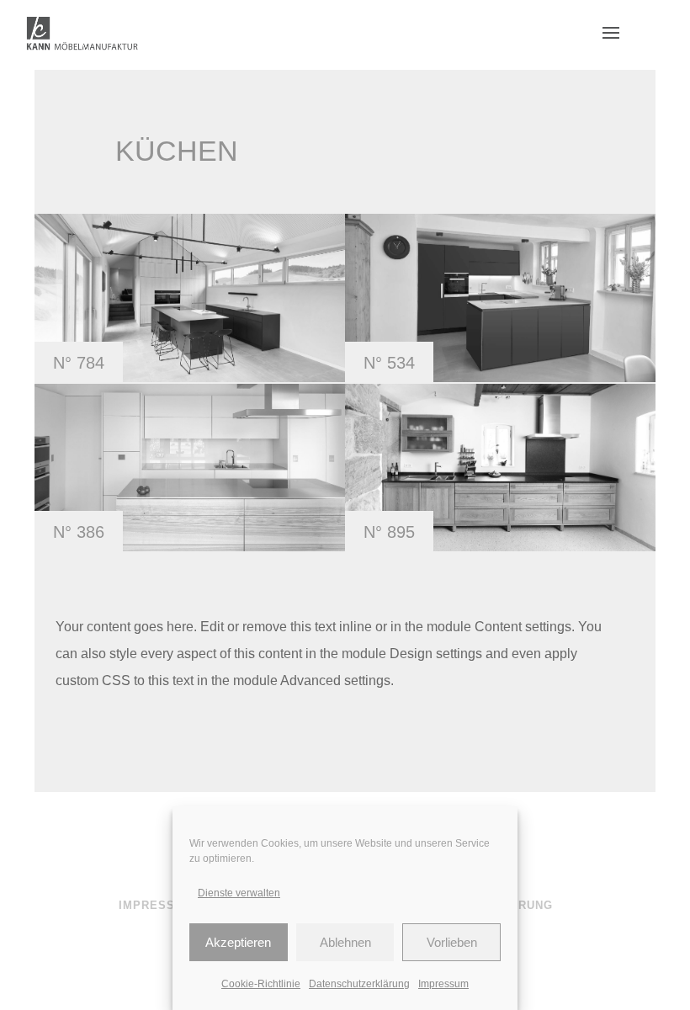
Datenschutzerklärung (359, 984)
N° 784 (78, 363)
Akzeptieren (238, 942)
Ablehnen (345, 942)
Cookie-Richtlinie (260, 984)
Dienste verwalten (239, 893)
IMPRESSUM (156, 905)
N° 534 (389, 363)
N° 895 (389, 532)
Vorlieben (452, 942)
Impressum (443, 984)
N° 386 (78, 532)
